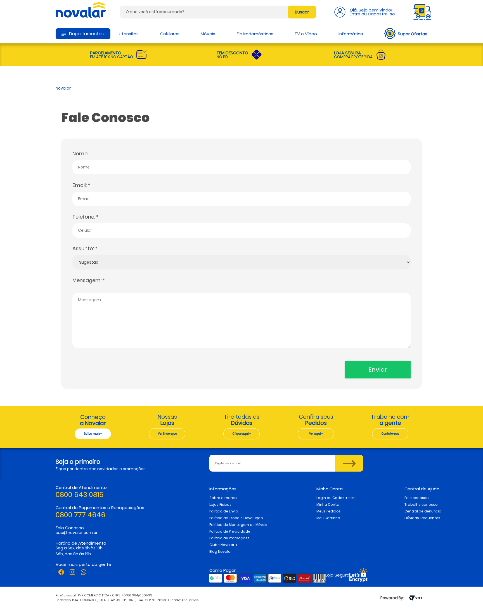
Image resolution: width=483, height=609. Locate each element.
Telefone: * (85, 216)
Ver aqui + (316, 434)
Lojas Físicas (220, 504)
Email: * (81, 185)
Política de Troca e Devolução (236, 518)
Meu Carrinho (328, 518)
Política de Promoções (229, 538)
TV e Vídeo (306, 34)
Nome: (80, 153)
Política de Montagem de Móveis (238, 524)
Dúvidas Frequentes (422, 518)
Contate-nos (390, 434)
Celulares (169, 34)
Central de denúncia (422, 511)
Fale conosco (416, 497)
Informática (350, 34)
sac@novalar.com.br (77, 532)
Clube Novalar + (223, 544)
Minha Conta (327, 504)
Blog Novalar (220, 551)
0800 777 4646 (80, 515)
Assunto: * (85, 248)
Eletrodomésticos (255, 34)
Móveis (208, 34)
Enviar (377, 369)
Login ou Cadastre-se (336, 497)
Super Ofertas (412, 34)
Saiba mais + (93, 434)
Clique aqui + (242, 434)
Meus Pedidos (328, 511)
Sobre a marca (223, 497)
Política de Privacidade (229, 531)
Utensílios (129, 34)
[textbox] (218, 12)
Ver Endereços (167, 434)
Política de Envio (223, 511)
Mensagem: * (88, 280)
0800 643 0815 (79, 495)
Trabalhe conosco (421, 504)
